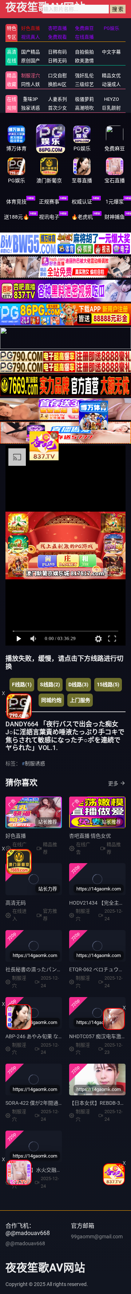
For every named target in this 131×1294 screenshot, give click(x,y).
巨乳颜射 (111, 108)
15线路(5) (108, 684)
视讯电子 (49, 217)
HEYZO (111, 99)
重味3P (30, 99)
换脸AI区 (57, 84)
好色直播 (15, 836)
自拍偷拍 (84, 52)
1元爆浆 (115, 202)
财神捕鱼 (114, 217)
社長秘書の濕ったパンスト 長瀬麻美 (46, 969)
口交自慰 (57, 75)
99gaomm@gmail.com (97, 1236)
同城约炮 (51, 700)
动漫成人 (111, 84)
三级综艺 (84, 84)
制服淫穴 (30, 75)
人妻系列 (57, 99)
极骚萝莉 (84, 99)
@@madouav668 (25, 1243)
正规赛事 (49, 202)
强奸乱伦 (84, 75)
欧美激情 (84, 60)
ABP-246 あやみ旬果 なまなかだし (44, 1036)
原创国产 (30, 60)
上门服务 (80, 700)
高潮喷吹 (84, 108)
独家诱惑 (30, 108)
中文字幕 (111, 52)
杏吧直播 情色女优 (90, 836)
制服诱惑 (35, 763)
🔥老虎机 (82, 217)
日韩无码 (57, 60)
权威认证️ (82, 202)
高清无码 (15, 903)
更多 (113, 783)
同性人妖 (30, 84)
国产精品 (30, 52)
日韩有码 (57, 52)
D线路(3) (78, 684)
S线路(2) (50, 684)
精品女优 (111, 75)
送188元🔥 (16, 217)
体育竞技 (16, 202)
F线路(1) (22, 684)
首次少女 (57, 108)
